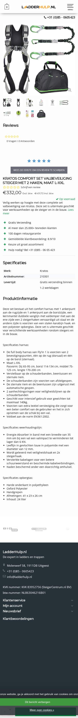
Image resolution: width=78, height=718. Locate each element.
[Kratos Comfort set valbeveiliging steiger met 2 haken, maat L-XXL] (39, 60)
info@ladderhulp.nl (19, 577)
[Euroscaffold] (39, 529)
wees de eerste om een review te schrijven (39, 170)
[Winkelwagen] (7, 8)
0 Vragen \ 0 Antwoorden (21, 141)
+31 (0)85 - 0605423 (61, 17)
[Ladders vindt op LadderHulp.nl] (39, 6)
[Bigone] (10, 529)
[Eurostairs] (67, 529)
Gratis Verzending (19, 222)
